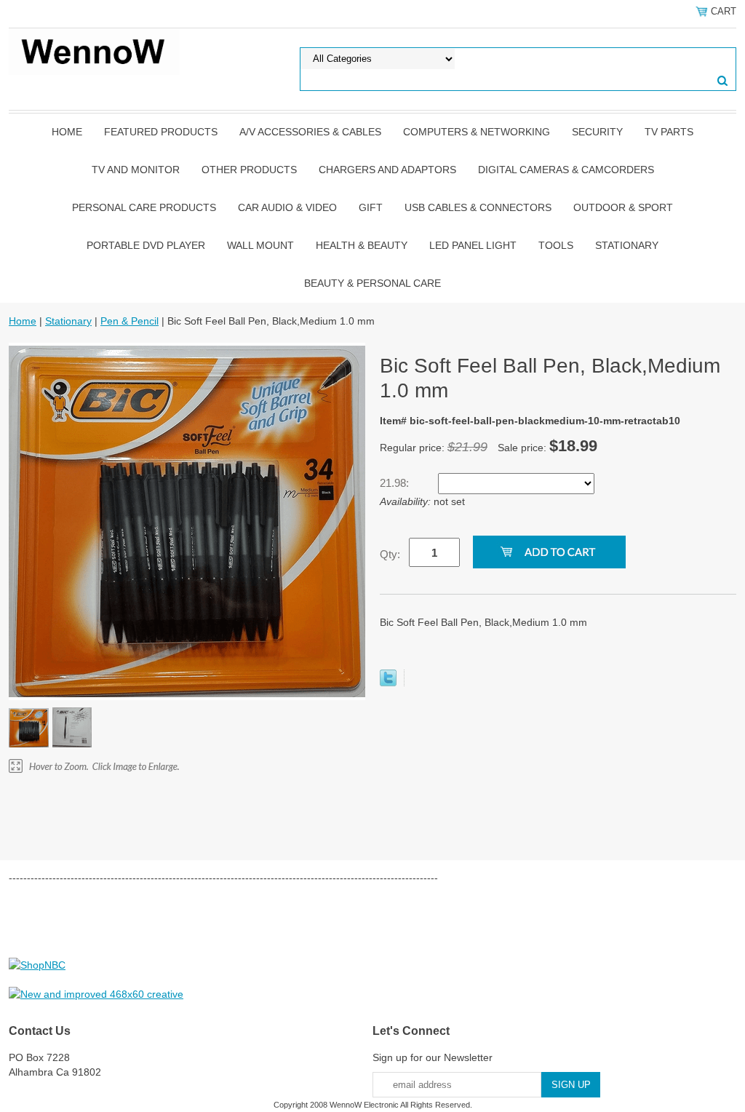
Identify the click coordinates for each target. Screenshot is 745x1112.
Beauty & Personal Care (372, 283)
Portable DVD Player (146, 245)
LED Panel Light (473, 245)
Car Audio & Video (287, 207)
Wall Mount (260, 245)
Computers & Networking (476, 132)
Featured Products (161, 132)
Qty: (390, 554)
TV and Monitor (136, 169)
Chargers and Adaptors (387, 169)
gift (371, 207)
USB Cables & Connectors (478, 207)
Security (597, 132)
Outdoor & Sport (623, 207)
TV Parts (669, 132)
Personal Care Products (144, 207)
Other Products (249, 169)
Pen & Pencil (129, 321)
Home (67, 132)
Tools (555, 245)
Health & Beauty (361, 245)
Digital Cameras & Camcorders (566, 169)
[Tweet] (388, 682)
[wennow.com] (94, 51)
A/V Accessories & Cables (310, 132)
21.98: (396, 483)
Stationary (626, 245)
